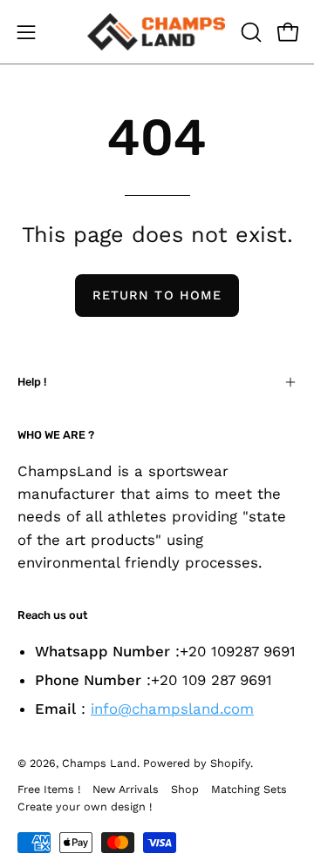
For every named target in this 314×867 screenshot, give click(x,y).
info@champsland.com (172, 708)
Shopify (230, 763)
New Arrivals (125, 789)
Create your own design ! (84, 806)
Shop (185, 789)
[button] (249, 32)
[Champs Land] (157, 31)
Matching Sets (249, 789)
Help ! (31, 381)
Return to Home (157, 295)
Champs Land (99, 763)
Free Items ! (48, 789)
